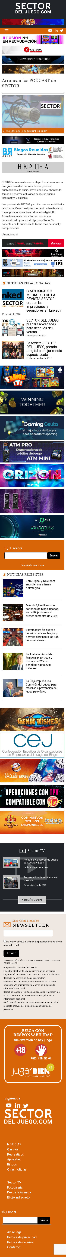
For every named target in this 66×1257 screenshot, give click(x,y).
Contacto (13, 1247)
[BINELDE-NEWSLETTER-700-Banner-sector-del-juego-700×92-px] (33, 253)
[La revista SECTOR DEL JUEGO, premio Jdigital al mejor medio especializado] (13, 350)
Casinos (13, 1149)
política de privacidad (38, 941)
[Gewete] (32, 501)
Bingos (12, 1164)
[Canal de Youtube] (50, 30)
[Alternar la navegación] (6, 31)
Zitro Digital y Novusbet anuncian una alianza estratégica (40, 584)
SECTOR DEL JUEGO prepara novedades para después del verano (42, 326)
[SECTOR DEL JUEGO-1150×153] (33, 50)
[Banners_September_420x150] (32, 823)
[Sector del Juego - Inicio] (33, 7)
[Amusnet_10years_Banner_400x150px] (32, 403)
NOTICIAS (14, 1144)
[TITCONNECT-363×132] (32, 797)
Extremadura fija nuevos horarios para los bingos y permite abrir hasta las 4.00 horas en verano (42, 635)
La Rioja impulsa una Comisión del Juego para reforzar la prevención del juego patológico (41, 686)
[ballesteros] (32, 772)
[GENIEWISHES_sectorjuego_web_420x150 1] (32, 720)
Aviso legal (14, 1232)
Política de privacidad (22, 1237)
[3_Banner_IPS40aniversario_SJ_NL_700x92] (33, 263)
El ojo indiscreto (18, 1197)
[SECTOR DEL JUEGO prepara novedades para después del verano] (13, 327)
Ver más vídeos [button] (32, 899)
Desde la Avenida (19, 1192)
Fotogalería (15, 1187)
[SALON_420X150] (32, 476)
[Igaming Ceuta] (32, 428)
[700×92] (33, 273)
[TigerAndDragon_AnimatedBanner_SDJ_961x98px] (33, 21)
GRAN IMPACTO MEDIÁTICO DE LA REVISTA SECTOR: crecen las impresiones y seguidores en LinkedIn (44, 300)
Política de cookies (20, 1242)
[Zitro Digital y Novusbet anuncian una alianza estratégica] (13, 588)
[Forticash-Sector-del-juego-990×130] (33, 60)
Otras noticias (11, 131)
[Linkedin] (56, 30)
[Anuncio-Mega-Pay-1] (32, 452)
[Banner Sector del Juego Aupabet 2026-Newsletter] (33, 244)
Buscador (15, 548)
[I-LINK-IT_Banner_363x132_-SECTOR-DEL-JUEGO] (32, 378)
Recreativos (15, 1154)
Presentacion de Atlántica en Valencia (40, 879)
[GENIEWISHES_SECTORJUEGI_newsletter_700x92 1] (33, 70)
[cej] (32, 745)
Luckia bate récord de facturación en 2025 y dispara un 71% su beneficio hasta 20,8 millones (39, 661)
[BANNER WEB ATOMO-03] (32, 527)
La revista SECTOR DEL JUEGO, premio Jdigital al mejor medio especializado (44, 348)
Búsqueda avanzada (32, 565)
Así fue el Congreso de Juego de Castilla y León (41, 861)
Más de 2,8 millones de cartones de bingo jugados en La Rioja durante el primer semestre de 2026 (42, 611)
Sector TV (14, 1182)
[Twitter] (61, 30)
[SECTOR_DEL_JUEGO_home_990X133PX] (33, 40)
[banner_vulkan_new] (33, 141)
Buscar (53, 555)
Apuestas (14, 1159)
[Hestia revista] (33, 168)
